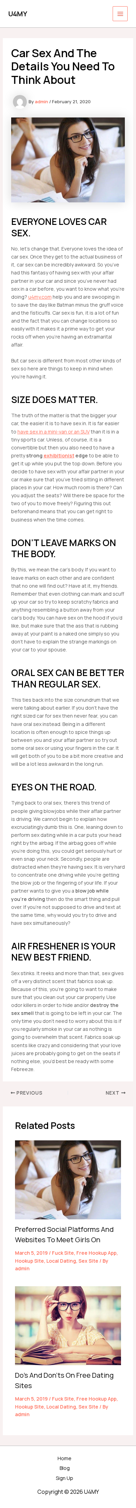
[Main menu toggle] (120, 13)
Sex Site (88, 1260)
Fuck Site (63, 1253)
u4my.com (40, 296)
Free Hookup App (96, 1253)
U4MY (17, 13)
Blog (65, 1468)
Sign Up (64, 1478)
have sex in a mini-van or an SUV (53, 431)
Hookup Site (29, 1260)
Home (64, 1458)
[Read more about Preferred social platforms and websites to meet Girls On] (68, 1179)
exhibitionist (59, 455)
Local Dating (61, 1260)
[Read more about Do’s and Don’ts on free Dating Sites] (68, 1325)
